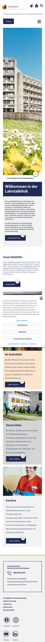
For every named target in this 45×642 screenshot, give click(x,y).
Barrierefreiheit (8, 610)
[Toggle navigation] (38, 21)
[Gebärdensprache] (30, 6)
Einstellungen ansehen (22, 339)
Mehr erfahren (13, 385)
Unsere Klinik (10, 284)
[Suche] (40, 5)
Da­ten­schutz (24, 343)
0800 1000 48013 (19, 572)
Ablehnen (22, 332)
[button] (41, 298)
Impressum (33, 343)
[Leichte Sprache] (35, 6)
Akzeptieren (23, 325)
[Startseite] (14, 6)
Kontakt (8, 21)
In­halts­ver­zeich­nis (9, 601)
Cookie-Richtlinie (13, 343)
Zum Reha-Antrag (14, 238)
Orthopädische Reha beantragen (14, 598)
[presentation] (35, 173)
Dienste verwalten (22, 320)
